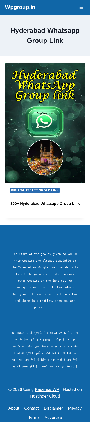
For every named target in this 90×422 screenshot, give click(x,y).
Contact (31, 408)
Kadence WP (47, 389)
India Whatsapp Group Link (35, 190)
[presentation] (45, 123)
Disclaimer (53, 408)
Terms (34, 417)
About (13, 408)
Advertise (53, 417)
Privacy (75, 408)
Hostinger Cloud (45, 396)
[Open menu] (81, 7)
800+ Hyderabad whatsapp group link (45, 203)
